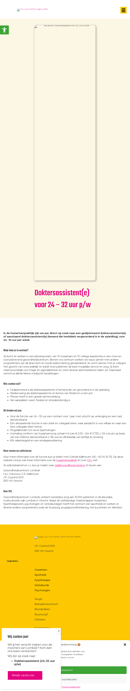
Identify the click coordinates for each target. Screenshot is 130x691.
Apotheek (40, 574)
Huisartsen (41, 569)
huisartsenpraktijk (66, 460)
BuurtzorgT (41, 614)
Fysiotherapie (42, 580)
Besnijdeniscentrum (46, 604)
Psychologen (42, 590)
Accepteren (65, 670)
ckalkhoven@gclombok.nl (70, 465)
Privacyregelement (71, 687)
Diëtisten (40, 619)
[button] (4, 30)
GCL (89, 460)
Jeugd (38, 599)
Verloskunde (42, 585)
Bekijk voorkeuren (65, 679)
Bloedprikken (42, 609)
